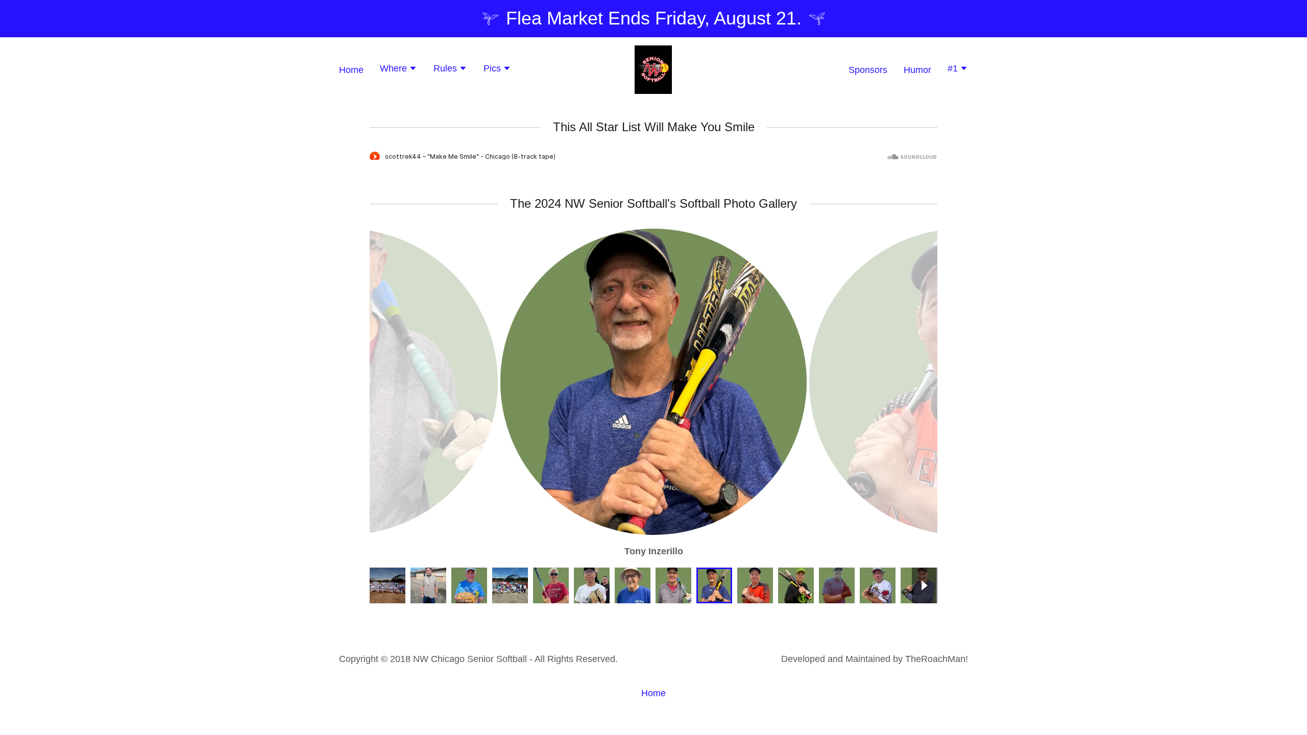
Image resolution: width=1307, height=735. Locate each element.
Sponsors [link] (868, 70)
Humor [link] (917, 70)
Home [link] (351, 70)
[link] (653, 69)
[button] (398, 69)
